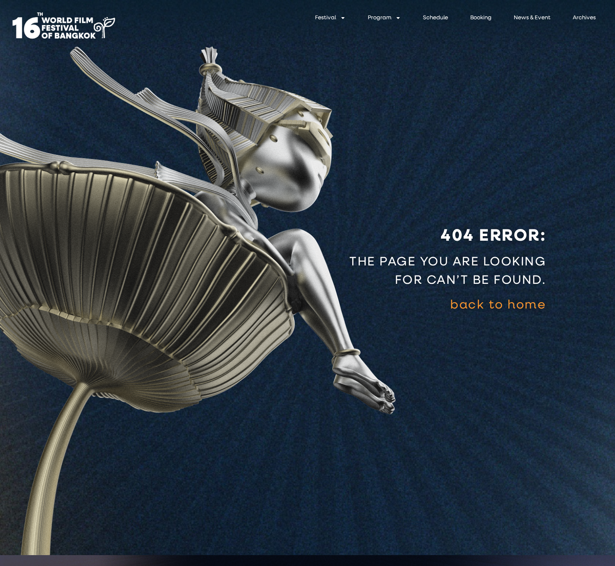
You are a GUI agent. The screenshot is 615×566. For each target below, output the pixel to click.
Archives (584, 18)
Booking (481, 18)
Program (379, 18)
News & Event (532, 18)
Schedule (435, 18)
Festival (325, 18)
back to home (498, 305)
